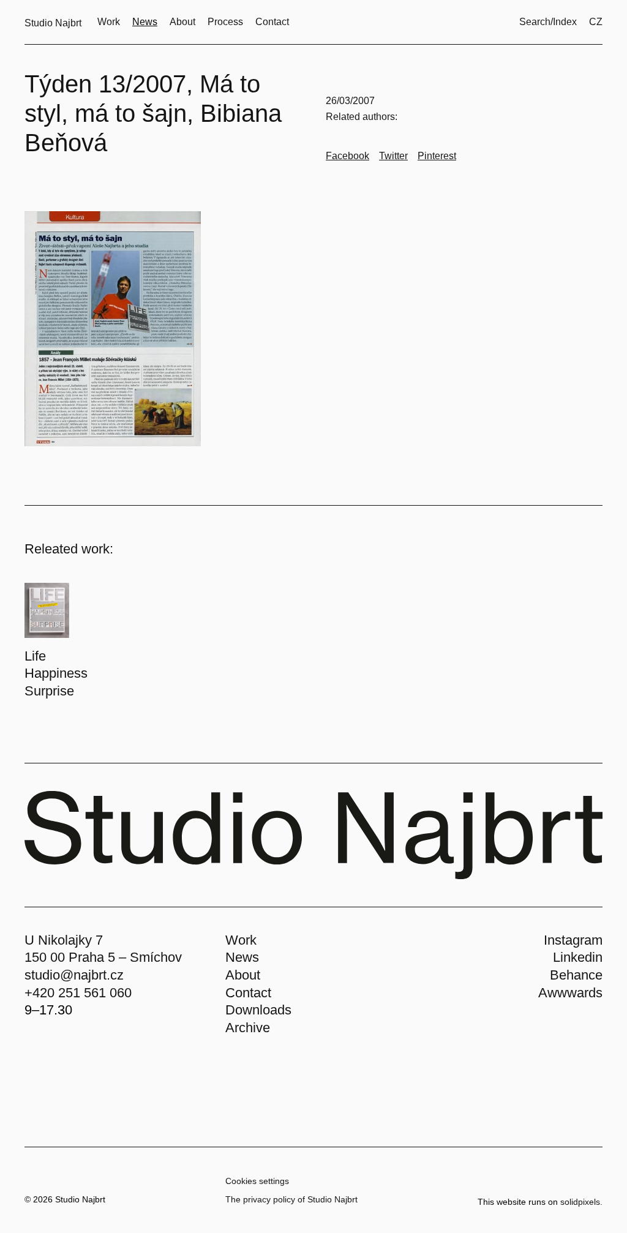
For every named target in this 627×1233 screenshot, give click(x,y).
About (242, 975)
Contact (248, 992)
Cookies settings (257, 1181)
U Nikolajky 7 (63, 940)
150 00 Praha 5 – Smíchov (103, 957)
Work (241, 940)
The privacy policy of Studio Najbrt (291, 1199)
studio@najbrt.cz (74, 975)
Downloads (258, 1010)
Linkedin (578, 957)
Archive (247, 1027)
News (242, 957)
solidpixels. (581, 1202)
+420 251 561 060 (78, 992)
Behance (576, 975)
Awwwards (570, 992)
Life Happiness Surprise (56, 673)
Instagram (573, 940)
